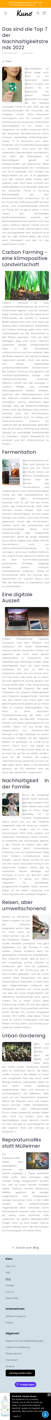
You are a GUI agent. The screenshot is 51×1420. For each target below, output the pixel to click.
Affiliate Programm (16, 1316)
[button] (6, 13)
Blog (8, 1279)
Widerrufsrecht (14, 1353)
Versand (10, 1366)
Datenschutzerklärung (18, 1347)
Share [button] (8, 61)
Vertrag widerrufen (20, 1373)
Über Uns (11, 1266)
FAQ (8, 1272)
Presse (9, 1322)
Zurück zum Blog (27, 1247)
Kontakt (10, 1285)
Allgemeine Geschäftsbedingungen (25, 1341)
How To (10, 1292)
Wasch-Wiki (12, 1298)
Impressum (12, 1360)
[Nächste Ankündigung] (46, 4)
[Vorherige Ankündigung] (5, 4)
